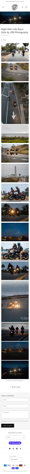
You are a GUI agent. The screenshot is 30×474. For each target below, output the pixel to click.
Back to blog (16, 387)
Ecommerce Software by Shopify (20, 471)
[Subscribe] (23, 437)
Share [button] (4, 40)
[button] (3, 7)
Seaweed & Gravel (10, 471)
